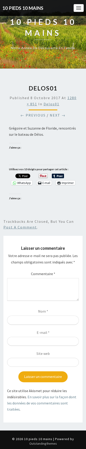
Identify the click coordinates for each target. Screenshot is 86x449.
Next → (58, 115)
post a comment (20, 227)
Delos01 (51, 104)
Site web (43, 353)
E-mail (43, 332)
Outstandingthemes (43, 443)
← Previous (33, 115)
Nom (43, 311)
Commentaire (43, 273)
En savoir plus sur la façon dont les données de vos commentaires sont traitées (41, 403)
